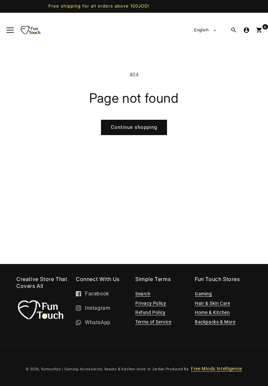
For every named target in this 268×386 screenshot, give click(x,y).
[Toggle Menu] (10, 30)
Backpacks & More (215, 322)
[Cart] (259, 30)
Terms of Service (153, 322)
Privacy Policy (150, 303)
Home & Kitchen (212, 312)
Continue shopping (134, 127)
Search (143, 293)
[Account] (246, 30)
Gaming (203, 293)
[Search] (234, 30)
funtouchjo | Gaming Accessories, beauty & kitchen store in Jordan (103, 369)
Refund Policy (150, 312)
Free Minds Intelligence (216, 368)
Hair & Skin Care (212, 303)
